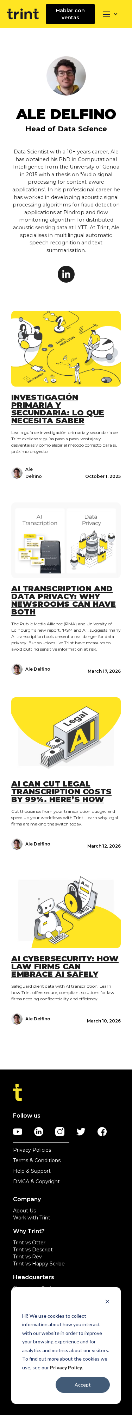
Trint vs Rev (27, 1256)
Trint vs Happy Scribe (39, 1264)
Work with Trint (31, 1218)
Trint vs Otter (29, 1242)
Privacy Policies (32, 1150)
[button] (110, 14)
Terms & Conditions (37, 1160)
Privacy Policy (66, 1367)
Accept (83, 1385)
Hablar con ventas (70, 14)
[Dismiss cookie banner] (107, 1302)
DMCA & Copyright (36, 1181)
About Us (24, 1210)
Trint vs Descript (33, 1249)
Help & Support (32, 1171)
